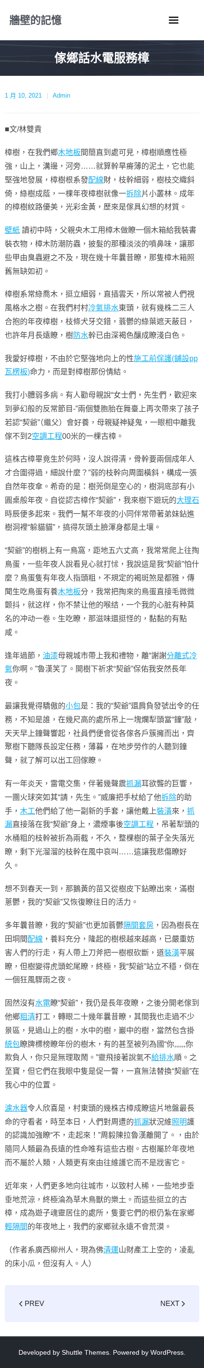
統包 (12, 1044)
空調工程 (47, 436)
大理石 (187, 500)
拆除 (133, 194)
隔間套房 (138, 925)
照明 (179, 1122)
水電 (42, 1003)
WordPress (167, 1352)
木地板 (69, 152)
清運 (111, 1250)
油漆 (50, 656)
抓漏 (133, 783)
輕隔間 (16, 1227)
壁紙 (12, 230)
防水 (80, 335)
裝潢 (164, 811)
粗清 (27, 1017)
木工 (27, 811)
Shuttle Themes (85, 1352)
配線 (95, 180)
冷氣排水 (103, 308)
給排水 (162, 1057)
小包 (73, 706)
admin (61, 95)
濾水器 (16, 1108)
